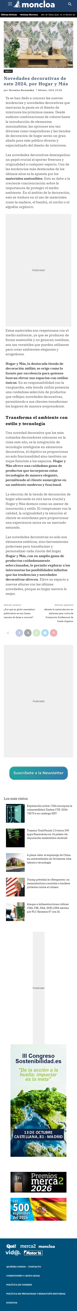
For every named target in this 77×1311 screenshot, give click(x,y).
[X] (28, 633)
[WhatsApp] (36, 633)
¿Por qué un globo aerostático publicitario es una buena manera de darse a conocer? (19, 613)
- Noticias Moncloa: (28, 14)
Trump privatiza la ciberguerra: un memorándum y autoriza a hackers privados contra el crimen (48, 883)
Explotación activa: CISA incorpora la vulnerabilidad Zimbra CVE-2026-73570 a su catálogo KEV (49, 809)
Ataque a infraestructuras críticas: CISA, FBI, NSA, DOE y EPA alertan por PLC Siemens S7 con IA (48, 907)
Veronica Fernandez (21, 90)
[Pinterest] (53, 633)
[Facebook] (19, 633)
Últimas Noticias (9, 14)
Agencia (8, 71)
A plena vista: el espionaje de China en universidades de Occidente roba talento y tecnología (49, 858)
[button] (70, 4)
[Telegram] (45, 633)
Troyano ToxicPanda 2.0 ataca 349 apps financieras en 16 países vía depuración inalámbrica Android (48, 834)
